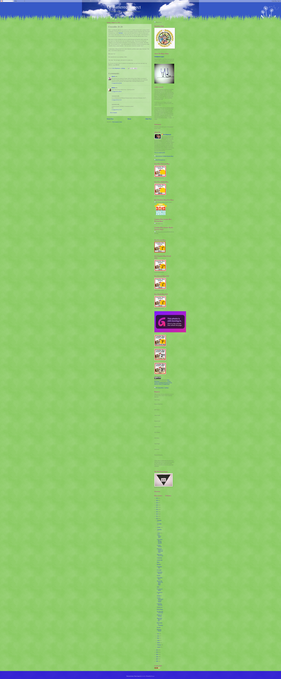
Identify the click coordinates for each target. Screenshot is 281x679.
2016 (157, 509)
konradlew (143, 676)
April (158, 640)
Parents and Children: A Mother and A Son (160, 550)
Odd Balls (121, 33)
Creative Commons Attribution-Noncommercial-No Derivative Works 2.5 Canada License (163, 383)
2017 (157, 507)
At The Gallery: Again (159, 536)
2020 (157, 500)
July (158, 633)
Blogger (152, 676)
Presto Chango (160, 609)
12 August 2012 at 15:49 (117, 109)
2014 (157, 514)
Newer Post (110, 119)
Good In (158, 575)
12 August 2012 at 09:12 (117, 91)
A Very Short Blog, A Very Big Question (159, 541)
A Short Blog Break (159, 578)
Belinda (113, 87)
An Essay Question (159, 546)
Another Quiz (159, 560)
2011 (157, 650)
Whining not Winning (159, 615)
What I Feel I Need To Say (160, 555)
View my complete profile (159, 152)
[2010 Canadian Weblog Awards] (170, 332)
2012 (157, 518)
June (158, 636)
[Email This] (131, 68)
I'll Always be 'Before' (159, 589)
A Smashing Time (159, 567)
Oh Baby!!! (159, 595)
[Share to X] (133, 68)
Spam (158, 587)
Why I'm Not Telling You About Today (160, 582)
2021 (157, 498)
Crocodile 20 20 (159, 593)
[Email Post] (128, 68)
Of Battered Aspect (124, 7)
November (159, 524)
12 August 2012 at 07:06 (117, 83)
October (159, 527)
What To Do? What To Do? (159, 619)
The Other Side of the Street (160, 612)
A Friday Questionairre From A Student (160, 599)
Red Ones (159, 564)
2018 (157, 505)
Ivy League (159, 570)
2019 (157, 502)
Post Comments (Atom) (117, 122)
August (158, 533)
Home (129, 119)
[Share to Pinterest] (136, 68)
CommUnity (159, 558)
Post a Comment (113, 112)
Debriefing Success (159, 630)
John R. (113, 76)
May (158, 638)
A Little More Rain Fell (159, 572)
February (159, 645)
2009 (157, 654)
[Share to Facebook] (135, 68)
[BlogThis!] (132, 68)
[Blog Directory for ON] (157, 668)
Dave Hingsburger (167, 134)
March (158, 642)
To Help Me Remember (159, 604)
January (159, 647)
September (159, 529)
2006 (157, 661)
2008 (157, 656)
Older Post (148, 119)
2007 (157, 659)
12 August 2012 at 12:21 (117, 100)
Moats (158, 562)
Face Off (158, 627)
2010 (157, 652)
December (159, 520)
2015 (157, 511)
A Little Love (159, 607)
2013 (157, 516)
